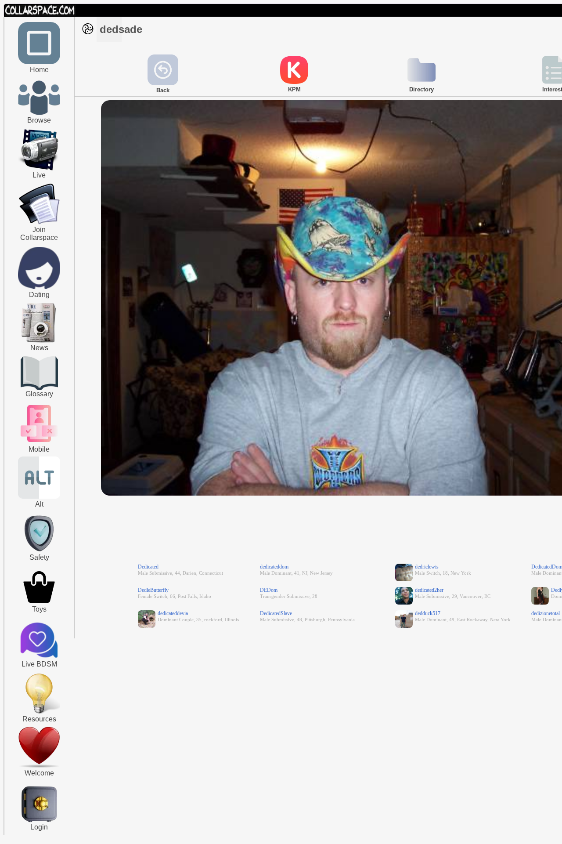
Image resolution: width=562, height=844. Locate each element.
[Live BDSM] (39, 641)
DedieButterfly (153, 590)
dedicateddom (274, 567)
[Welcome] (39, 766)
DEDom (268, 590)
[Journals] (39, 342)
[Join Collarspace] (39, 204)
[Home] (39, 62)
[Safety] (39, 553)
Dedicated (148, 567)
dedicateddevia (173, 613)
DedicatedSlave (276, 613)
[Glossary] (39, 374)
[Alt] (39, 497)
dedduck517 (427, 613)
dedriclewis (427, 567)
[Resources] (39, 713)
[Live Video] (39, 169)
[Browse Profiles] (39, 443)
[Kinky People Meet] (39, 287)
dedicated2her (429, 590)
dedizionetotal (545, 613)
